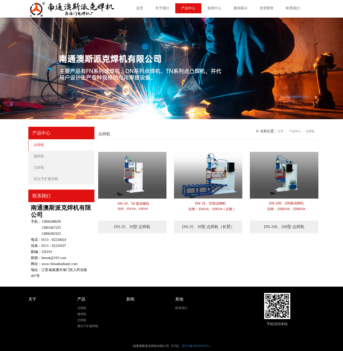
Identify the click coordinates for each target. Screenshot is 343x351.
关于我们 (162, 8)
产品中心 (188, 8)
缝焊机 (39, 156)
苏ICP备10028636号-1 (196, 346)
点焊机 (39, 145)
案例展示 (241, 8)
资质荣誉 (267, 8)
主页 (280, 131)
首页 (139, 8)
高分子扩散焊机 (46, 179)
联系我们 (293, 8)
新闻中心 (214, 8)
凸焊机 (39, 167)
